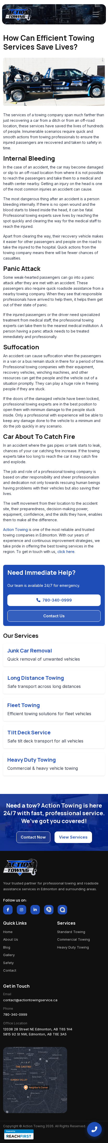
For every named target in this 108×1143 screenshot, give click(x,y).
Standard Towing (71, 932)
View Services (73, 837)
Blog (6, 947)
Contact (9, 970)
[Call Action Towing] (94, 1129)
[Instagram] (21, 909)
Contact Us (54, 615)
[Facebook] (8, 909)
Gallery (9, 955)
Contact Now (33, 837)
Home (8, 932)
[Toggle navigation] (96, 14)
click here (65, 551)
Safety (8, 963)
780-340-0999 (57, 600)
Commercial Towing (73, 939)
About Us (10, 939)
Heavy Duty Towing (73, 947)
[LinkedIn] (35, 909)
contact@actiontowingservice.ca (30, 1000)
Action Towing (15, 529)
